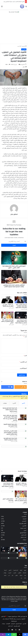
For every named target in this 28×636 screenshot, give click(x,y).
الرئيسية (24, 46)
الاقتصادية (24, 516)
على (12, 575)
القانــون (19, 46)
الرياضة (24, 518)
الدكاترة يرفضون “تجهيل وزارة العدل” (8, 500)
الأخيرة (14, 403)
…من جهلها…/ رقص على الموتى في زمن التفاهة (8, 305)
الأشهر (23, 403)
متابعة (5, 575)
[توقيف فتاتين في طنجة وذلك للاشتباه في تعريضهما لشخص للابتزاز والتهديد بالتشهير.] (22, 433)
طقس (16, 575)
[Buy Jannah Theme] (14, 11)
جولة (25, 575)
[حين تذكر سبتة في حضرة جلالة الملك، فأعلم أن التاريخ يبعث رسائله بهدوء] (21, 299)
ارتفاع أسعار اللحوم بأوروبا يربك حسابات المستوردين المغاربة (10, 439)
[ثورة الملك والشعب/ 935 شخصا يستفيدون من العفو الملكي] (7, 315)
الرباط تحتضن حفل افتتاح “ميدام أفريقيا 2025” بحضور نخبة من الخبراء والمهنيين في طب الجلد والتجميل (10, 417)
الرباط (5, 570)
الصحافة (24, 572)
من (21, 577)
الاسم (25, 355)
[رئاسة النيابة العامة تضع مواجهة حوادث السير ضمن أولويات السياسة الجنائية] (22, 410)
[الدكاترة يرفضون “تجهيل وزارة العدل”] (7, 494)
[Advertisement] (14, 29)
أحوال (21, 570)
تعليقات (5, 403)
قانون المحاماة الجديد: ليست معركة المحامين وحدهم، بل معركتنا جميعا (21, 321)
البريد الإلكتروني (23, 361)
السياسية (24, 521)
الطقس (19, 572)
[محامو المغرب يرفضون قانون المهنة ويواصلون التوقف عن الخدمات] (23, 559)
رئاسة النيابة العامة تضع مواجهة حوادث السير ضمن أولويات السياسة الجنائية (10, 409)
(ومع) (25, 570)
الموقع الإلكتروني (23, 368)
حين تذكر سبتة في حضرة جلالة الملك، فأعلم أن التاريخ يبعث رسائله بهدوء (21, 306)
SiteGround (14, 621)
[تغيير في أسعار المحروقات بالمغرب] (5, 559)
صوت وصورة (23, 528)
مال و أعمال (23, 537)
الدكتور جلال (22, 64)
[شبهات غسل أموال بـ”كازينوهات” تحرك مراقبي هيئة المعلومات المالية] (5, 554)
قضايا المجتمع (23, 532)
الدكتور (10, 570)
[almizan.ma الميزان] (22, 6)
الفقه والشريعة (22, 523)
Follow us (24, 582)
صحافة (21, 575)
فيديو (25, 530)
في (9, 575)
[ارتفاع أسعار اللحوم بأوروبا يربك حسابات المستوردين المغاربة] (22, 440)
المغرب (14, 572)
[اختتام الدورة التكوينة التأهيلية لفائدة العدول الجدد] (22, 426)
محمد (25, 577)
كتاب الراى (23, 535)
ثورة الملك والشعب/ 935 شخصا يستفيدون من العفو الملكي (7, 321)
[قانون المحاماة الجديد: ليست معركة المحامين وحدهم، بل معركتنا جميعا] (21, 315)
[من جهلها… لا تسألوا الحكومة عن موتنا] (14, 559)
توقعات (5, 572)
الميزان (9, 572)
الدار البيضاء (15, 570)
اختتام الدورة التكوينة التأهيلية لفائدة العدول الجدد (10, 425)
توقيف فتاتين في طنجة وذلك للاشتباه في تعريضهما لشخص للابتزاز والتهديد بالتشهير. (10, 432)
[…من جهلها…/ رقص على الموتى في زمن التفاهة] (7, 299)
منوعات (24, 539)
